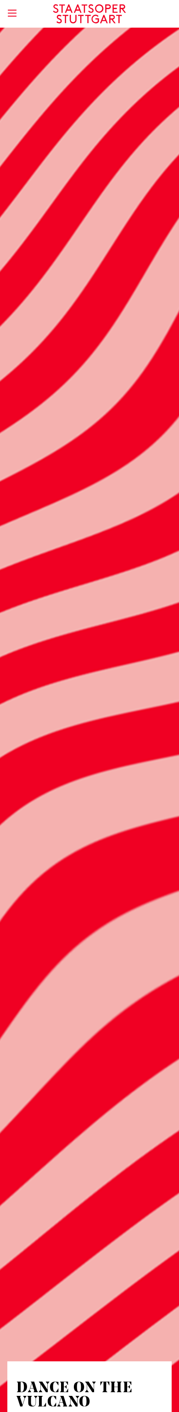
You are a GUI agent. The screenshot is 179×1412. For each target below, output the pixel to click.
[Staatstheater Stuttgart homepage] (89, 13)
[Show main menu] (12, 13)
